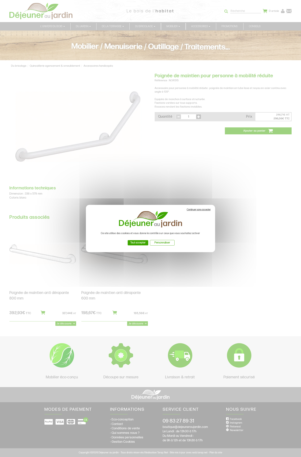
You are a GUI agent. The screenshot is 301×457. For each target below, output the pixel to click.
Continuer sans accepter (199, 209)
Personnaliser (162, 242)
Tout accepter (138, 242)
